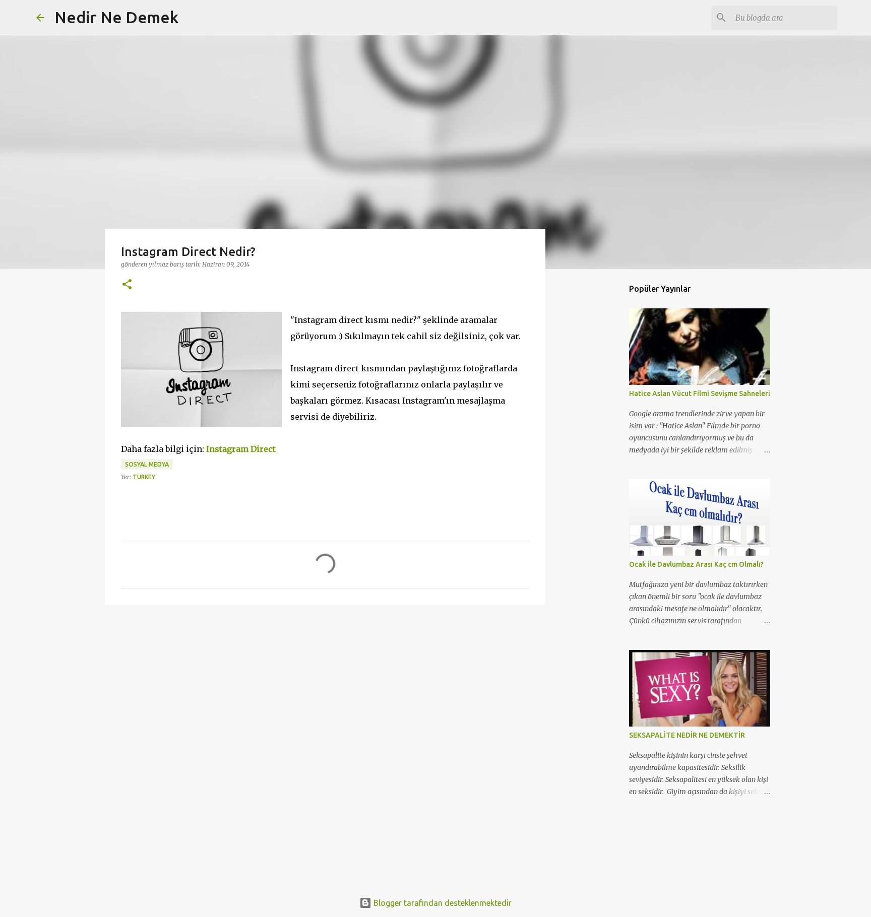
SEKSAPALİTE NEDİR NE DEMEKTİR (687, 735)
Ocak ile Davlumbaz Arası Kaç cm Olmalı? (696, 564)
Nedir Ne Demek (116, 17)
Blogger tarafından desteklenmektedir (441, 902)
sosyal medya (147, 464)
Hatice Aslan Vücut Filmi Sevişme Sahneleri (699, 393)
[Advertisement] (325, 690)
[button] (127, 285)
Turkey (144, 477)
